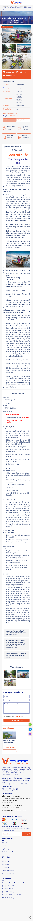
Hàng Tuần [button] (19, 91)
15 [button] (17, 109)
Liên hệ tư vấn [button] (8, 98)
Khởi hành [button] (7, 91)
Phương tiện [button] (7, 88)
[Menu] (3, 2)
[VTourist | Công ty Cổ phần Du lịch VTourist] (16, 2)
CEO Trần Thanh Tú (8, 852)
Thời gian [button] (6, 105)
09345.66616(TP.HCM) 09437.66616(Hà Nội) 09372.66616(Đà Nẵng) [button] (19, 98)
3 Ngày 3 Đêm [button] (20, 105)
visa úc (24, 810)
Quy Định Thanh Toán (8, 886)
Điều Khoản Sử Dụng (8, 898)
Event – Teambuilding (8, 870)
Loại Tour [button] (6, 84)
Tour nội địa (5, 864)
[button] (2, 34)
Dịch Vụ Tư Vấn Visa (8, 873)
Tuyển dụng (5, 849)
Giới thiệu (4, 843)
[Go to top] (29, 917)
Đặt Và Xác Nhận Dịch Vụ (9, 889)
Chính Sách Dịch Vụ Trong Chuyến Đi (13, 883)
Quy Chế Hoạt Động (8, 892)
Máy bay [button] (18, 88)
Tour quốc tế (5, 861)
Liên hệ (4, 846)
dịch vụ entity (17, 810)
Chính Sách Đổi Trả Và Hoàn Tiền (11, 895)
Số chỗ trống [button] (7, 109)
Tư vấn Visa (5, 867)
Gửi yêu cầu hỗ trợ (23, 120)
